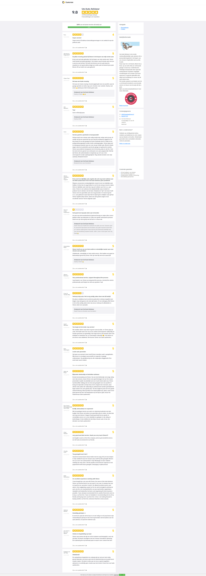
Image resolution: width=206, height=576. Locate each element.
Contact (123, 29)
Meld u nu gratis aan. (124, 143)
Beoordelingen (125, 27)
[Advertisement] (131, 157)
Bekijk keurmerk (123, 105)
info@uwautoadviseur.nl (127, 114)
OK (122, 575)
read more (116, 575)
